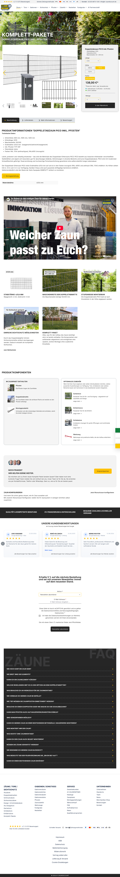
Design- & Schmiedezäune (13, 803)
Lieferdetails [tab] (28, 120)
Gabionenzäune (40, 789)
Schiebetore (8, 811)
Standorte (100, 792)
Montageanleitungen (74, 800)
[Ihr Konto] (108, 7)
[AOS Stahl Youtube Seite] (62, 869)
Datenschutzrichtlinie (51, 611)
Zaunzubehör (39, 802)
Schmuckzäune (9, 798)
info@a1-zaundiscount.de (108, 1)
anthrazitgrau (90, 78)
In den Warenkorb (101, 105)
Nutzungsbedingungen (70, 611)
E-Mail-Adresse (60, 599)
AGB (60, 841)
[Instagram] (57, 869)
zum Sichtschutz (10, 350)
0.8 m (90, 68)
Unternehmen (101, 789)
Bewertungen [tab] (67, 120)
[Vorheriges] (4, 72)
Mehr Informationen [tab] (47, 120)
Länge (87, 58)
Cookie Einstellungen (60, 862)
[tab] (10, 120)
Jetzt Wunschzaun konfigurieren (102, 492)
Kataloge (70, 795)
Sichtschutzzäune (10, 800)
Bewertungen (101, 802)
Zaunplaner (71, 797)
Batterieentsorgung (60, 848)
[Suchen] (112, 7)
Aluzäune (7, 792)
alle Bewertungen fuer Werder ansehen (102, 554)
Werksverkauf (72, 802)
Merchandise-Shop (103, 800)
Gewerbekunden (73, 789)
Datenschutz (60, 844)
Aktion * (60, 591)
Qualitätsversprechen (74, 813)
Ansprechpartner (103, 471)
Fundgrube (38, 808)
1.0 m (100, 68)
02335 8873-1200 (94, 1)
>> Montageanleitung (11, 176)
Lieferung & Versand (60, 859)
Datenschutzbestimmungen (61, 616)
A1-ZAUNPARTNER (73, 792)
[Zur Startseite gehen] (6, 7)
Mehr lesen (48, 550)
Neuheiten (38, 810)
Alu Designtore (9, 806)
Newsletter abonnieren (60, 629)
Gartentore (8, 808)
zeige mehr (77, 401)
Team (98, 795)
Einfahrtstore (8, 813)
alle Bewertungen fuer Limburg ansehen (63, 554)
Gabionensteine (40, 797)
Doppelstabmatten (10, 795)
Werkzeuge (39, 805)
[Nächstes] (75, 72)
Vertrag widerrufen (60, 855)
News (69, 810)
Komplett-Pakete (10, 816)
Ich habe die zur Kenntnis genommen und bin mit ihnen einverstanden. (61, 617)
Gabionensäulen (40, 795)
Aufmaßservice (72, 808)
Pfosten (37, 800)
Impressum (60, 837)
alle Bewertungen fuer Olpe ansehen (25, 554)
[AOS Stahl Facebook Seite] (60, 869)
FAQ (68, 805)
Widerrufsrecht (60, 851)
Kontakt (99, 805)
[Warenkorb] (116, 7)
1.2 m (90, 71)
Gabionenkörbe (40, 792)
